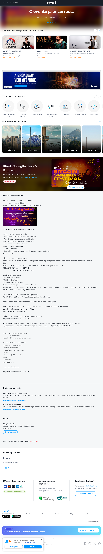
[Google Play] (16, 516)
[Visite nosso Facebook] (99, 543)
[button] (8, 541)
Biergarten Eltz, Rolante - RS (30, 177)
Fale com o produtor (15, 468)
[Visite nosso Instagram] (90, 543)
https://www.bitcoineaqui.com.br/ (16, 318)
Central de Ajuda (91, 486)
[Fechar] (41, 539)
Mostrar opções (94, 521)
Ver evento (51, 23)
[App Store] (6, 516)
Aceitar (32, 547)
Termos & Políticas (29, 542)
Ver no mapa (11, 432)
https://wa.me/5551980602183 (14, 311)
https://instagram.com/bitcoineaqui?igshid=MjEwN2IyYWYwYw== (48, 326)
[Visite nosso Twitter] (94, 543)
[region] (23, 544)
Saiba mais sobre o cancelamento (14, 400)
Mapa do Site (51, 539)
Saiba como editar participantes (14, 410)
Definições (14, 547)
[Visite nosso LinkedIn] (85, 543)
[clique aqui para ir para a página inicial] (51, 3)
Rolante (17, 2)
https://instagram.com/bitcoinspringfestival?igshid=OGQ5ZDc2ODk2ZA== (52, 323)
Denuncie (34, 441)
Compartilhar (77, 187)
